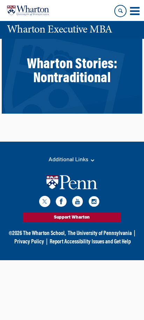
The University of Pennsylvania (100, 233)
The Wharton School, (44, 233)
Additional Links (69, 160)
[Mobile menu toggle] (134, 11)
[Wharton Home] (28, 10)
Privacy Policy (29, 242)
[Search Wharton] (120, 11)
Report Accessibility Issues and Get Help (90, 242)
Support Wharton (72, 217)
